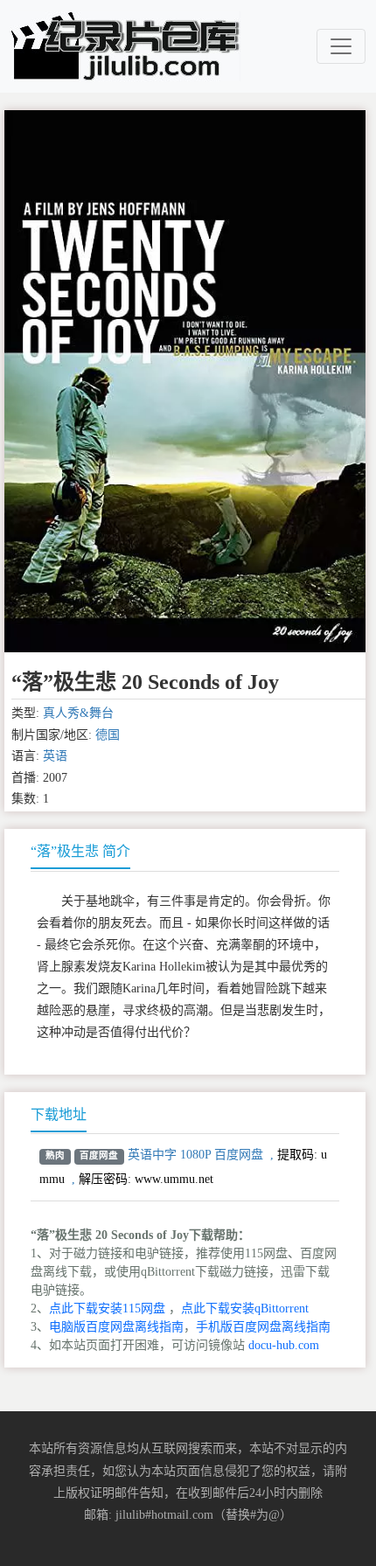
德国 (107, 734)
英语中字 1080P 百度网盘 (195, 1154)
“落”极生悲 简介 (80, 851)
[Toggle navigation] (341, 46)
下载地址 (59, 1114)
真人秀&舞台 (78, 713)
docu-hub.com (283, 1345)
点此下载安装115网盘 (107, 1308)
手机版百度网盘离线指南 (263, 1326)
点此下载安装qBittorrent (245, 1308)
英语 (55, 755)
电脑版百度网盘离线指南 (116, 1326)
